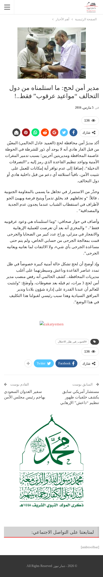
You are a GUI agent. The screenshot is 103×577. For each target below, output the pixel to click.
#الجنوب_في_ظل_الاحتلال (72, 341)
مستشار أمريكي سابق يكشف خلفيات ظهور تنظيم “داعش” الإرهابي (79, 397)
